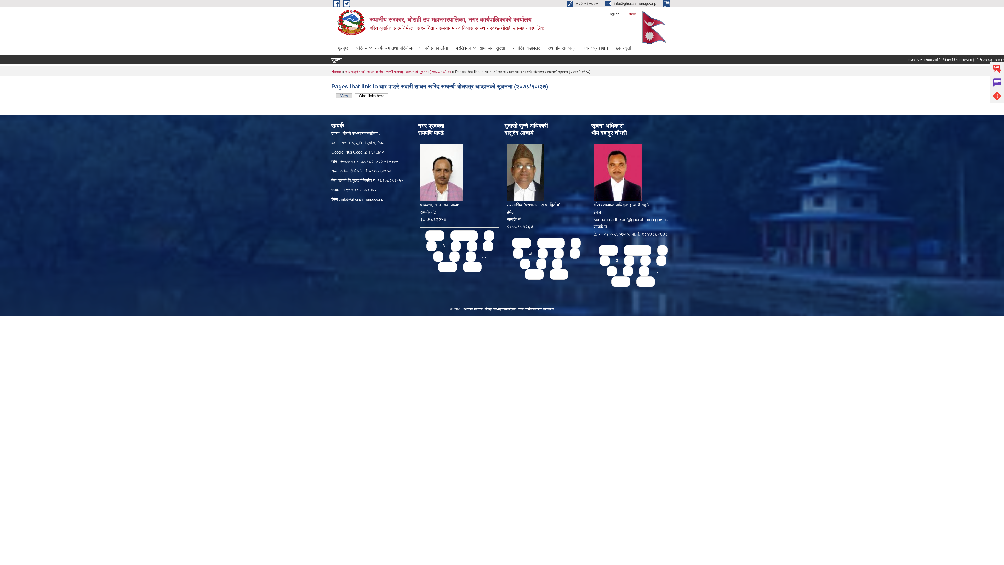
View (344, 96)
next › (447, 266)
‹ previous (464, 235)
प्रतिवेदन (463, 48)
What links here (373, 96)
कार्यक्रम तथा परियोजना (395, 48)
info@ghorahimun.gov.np (362, 199)
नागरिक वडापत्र (526, 48)
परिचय (361, 48)
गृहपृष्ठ (343, 48)
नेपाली (632, 14)
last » (472, 266)
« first (435, 235)
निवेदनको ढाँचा (436, 48)
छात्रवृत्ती (623, 48)
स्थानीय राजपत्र (561, 48)
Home (336, 72)
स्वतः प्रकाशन (595, 48)
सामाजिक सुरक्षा (492, 48)
